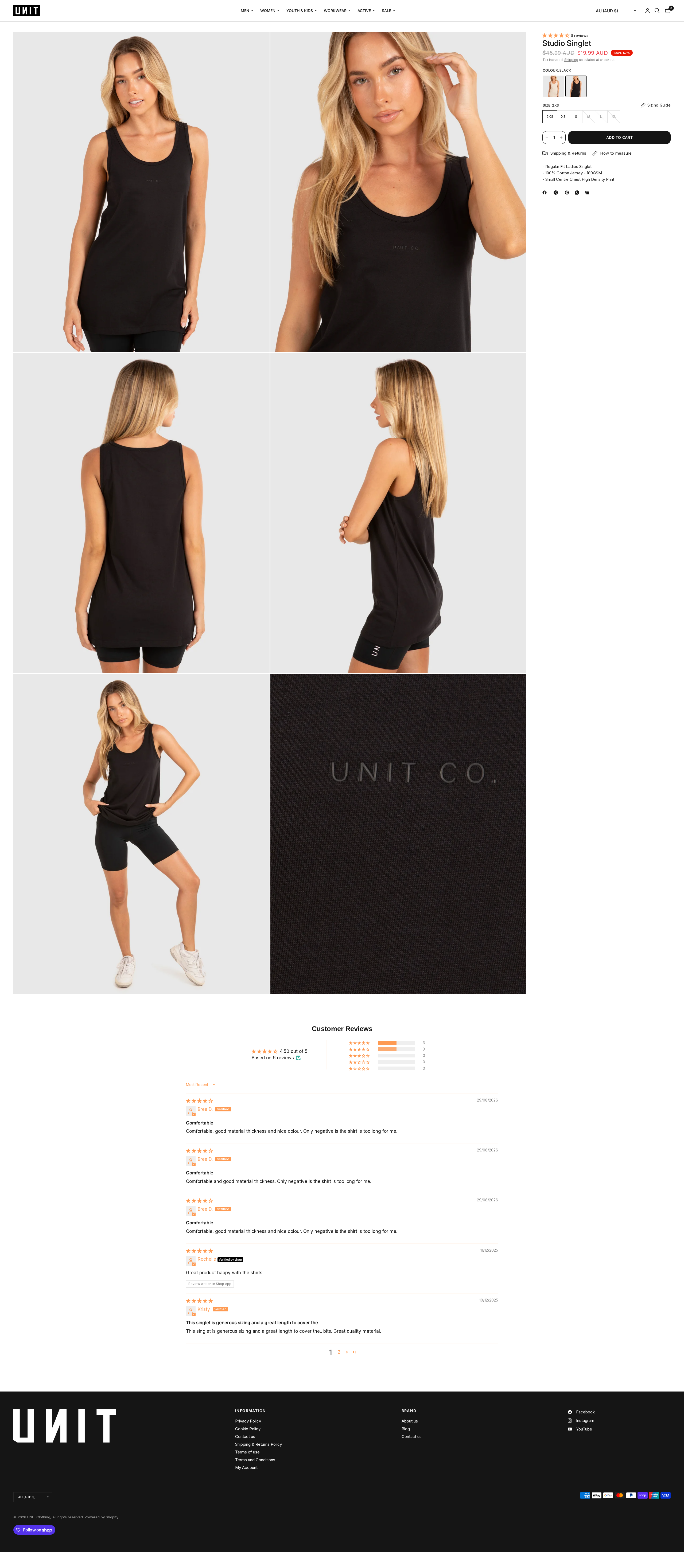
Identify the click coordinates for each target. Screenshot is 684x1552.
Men (245, 10)
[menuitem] (247, 10)
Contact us (245, 1436)
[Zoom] (258, 43)
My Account (246, 1467)
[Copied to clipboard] (588, 192)
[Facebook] (545, 192)
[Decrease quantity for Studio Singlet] (547, 137)
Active (364, 10)
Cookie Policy (248, 1428)
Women (267, 10)
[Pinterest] (568, 192)
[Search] (657, 10)
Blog (406, 1428)
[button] (556, 35)
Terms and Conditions (255, 1459)
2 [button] (339, 1352)
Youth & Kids (299, 10)
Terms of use (247, 1452)
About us (410, 1421)
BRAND (409, 1411)
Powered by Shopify (101, 1517)
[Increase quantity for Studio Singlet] (561, 137)
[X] (557, 192)
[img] (199, 1100)
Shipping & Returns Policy (258, 1444)
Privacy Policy (248, 1421)
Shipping (571, 60)
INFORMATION (250, 1411)
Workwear (335, 10)
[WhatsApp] (578, 192)
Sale (386, 10)
